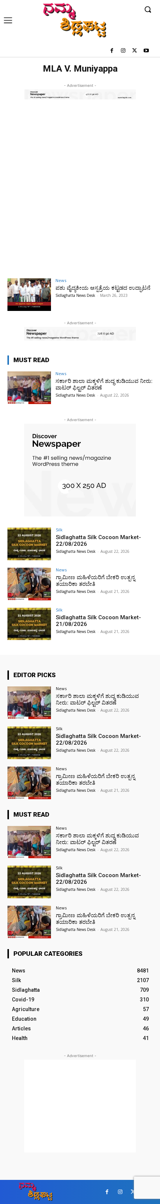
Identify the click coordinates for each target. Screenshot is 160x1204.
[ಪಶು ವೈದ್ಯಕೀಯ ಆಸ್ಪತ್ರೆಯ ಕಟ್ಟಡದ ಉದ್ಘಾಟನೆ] (29, 294)
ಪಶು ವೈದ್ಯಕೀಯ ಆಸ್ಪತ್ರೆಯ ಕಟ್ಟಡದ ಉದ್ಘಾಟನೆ (102, 288)
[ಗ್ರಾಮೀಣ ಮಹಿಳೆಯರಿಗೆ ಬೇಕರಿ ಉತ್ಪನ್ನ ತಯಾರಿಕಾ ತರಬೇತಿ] (29, 584)
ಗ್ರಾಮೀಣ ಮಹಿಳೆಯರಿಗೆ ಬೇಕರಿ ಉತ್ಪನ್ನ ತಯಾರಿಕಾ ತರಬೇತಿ (95, 580)
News (60, 280)
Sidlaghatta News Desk (75, 295)
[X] (134, 51)
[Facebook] (112, 51)
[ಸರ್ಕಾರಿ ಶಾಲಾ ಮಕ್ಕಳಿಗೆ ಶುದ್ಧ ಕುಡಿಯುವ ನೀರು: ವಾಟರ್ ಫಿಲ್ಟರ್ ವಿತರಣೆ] (29, 387)
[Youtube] (146, 51)
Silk (59, 530)
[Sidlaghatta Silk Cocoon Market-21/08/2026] (29, 624)
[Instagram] (123, 51)
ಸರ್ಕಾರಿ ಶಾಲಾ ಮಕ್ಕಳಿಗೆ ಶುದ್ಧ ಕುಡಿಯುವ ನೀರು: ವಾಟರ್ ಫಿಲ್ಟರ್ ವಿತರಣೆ (97, 699)
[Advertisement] (80, 194)
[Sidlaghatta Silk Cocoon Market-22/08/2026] (29, 544)
